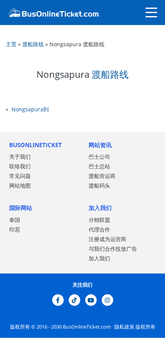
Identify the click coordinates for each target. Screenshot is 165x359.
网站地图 (20, 185)
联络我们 (20, 166)
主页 (11, 44)
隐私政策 (123, 326)
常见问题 (20, 176)
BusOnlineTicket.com (87, 326)
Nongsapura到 (30, 109)
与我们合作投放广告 (113, 248)
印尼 (14, 229)
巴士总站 (99, 166)
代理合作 (99, 229)
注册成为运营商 (107, 239)
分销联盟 (99, 219)
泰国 (14, 219)
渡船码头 (99, 185)
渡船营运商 (102, 176)
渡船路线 (33, 44)
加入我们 (99, 258)
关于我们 (20, 156)
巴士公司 (99, 156)
